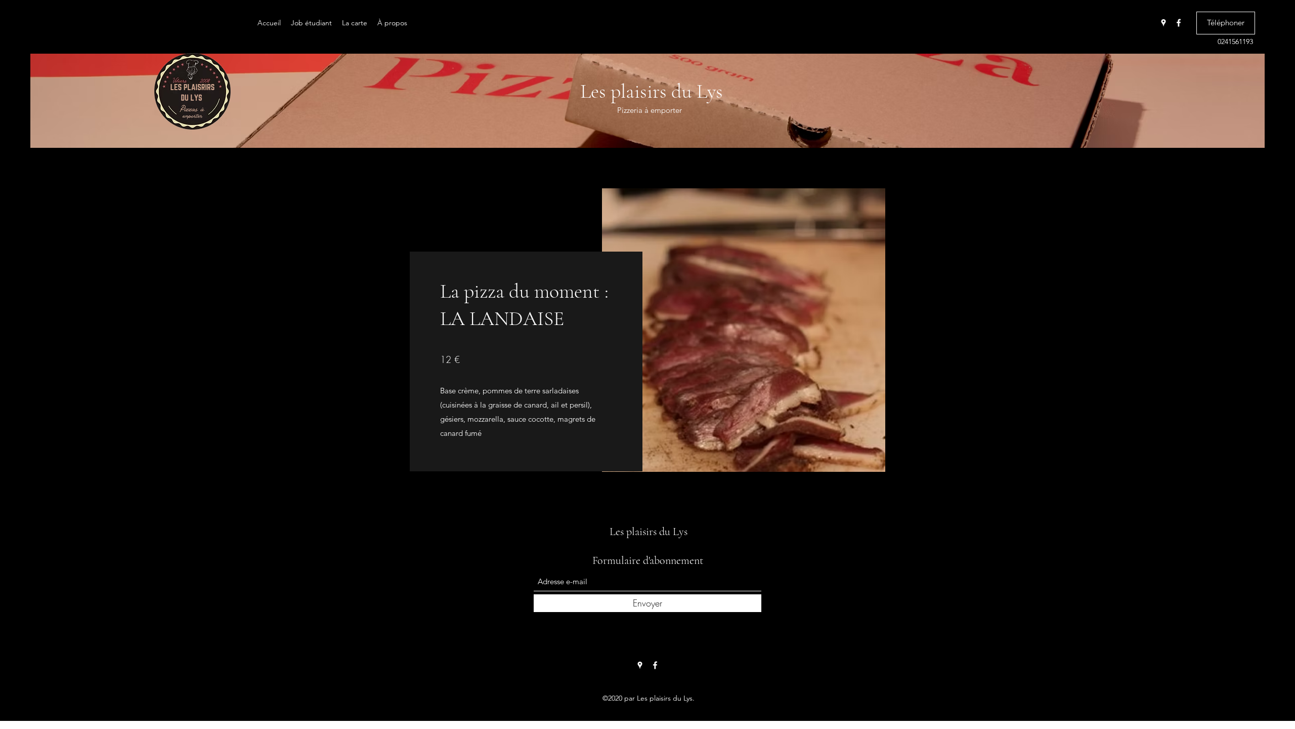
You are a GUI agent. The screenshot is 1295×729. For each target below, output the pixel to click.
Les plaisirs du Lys (651, 91)
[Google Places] (1163, 23)
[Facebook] (1179, 23)
